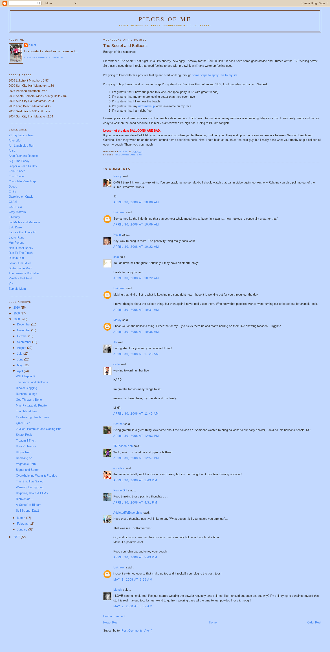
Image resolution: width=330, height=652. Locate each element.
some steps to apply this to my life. (215, 75)
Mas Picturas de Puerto (31, 405)
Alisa (12, 150)
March (21, 517)
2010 (17, 307)
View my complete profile (43, 57)
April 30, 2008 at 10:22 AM (136, 246)
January (22, 529)
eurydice (118, 468)
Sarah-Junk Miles (20, 263)
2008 (17, 319)
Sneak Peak (24, 434)
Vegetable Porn (26, 464)
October (22, 336)
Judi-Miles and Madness (24, 222)
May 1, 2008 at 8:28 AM (133, 579)
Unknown (119, 212)
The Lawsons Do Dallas (24, 273)
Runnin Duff (16, 258)
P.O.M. (33, 45)
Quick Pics (23, 423)
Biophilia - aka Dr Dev (23, 166)
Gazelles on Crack (21, 196)
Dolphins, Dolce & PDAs (32, 493)
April (20, 371)
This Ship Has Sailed (29, 481)
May (20, 365)
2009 (17, 313)
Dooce (13, 186)
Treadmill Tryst (25, 440)
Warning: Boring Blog (29, 487)
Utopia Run (23, 452)
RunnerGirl (120, 490)
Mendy (117, 589)
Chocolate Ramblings (22, 181)
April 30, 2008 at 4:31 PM (135, 502)
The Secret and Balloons (32, 382)
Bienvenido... (24, 499)
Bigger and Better (27, 469)
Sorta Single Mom (20, 268)
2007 (17, 537)
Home (213, 622)
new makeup (147, 106)
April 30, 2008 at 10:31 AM (136, 310)
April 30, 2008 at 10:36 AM (136, 332)
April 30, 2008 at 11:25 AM (136, 354)
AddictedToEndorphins (128, 512)
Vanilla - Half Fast (20, 278)
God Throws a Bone (29, 399)
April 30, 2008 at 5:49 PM (135, 557)
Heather (118, 424)
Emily (12, 191)
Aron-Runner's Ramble (23, 155)
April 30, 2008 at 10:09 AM (136, 224)
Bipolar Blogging (26, 388)
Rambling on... (25, 458)
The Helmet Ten (26, 411)
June (20, 359)
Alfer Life (14, 140)
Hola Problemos (26, 446)
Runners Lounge (26, 394)
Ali (115, 342)
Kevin (117, 234)
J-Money (14, 217)
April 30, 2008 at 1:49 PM (135, 480)
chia (116, 257)
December (24, 324)
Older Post (314, 622)
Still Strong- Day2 (27, 510)
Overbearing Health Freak (32, 417)
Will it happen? (25, 376)
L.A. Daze (15, 227)
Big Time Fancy (19, 161)
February (23, 523)
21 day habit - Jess (21, 135)
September (24, 342)
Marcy (117, 320)
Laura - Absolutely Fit (22, 232)
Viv (11, 283)
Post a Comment (114, 616)
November (24, 330)
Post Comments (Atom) (136, 630)
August (22, 347)
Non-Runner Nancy (21, 248)
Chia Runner (17, 171)
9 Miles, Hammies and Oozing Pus (38, 429)
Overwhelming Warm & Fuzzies (36, 475)
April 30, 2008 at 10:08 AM (136, 202)
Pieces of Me (165, 19)
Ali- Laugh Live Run (21, 145)
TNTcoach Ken (123, 446)
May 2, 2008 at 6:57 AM (133, 606)
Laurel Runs (16, 237)
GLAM (13, 201)
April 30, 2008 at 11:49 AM (136, 413)
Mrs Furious (16, 242)
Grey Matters (17, 212)
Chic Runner (17, 176)
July (20, 353)
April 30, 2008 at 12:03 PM (136, 436)
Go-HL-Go (15, 207)
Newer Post (110, 622)
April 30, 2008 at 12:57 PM (136, 458)
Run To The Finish (21, 252)
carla (116, 364)
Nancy (117, 176)
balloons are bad (128, 154)
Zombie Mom (17, 288)
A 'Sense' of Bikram (28, 504)
